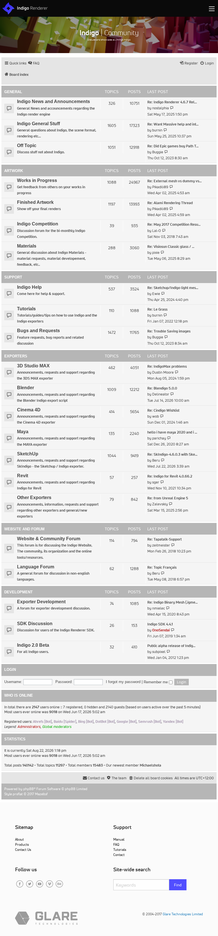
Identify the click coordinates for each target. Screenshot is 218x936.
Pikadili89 (160, 187)
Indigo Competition (37, 223)
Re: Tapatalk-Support (164, 539)
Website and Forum (24, 529)
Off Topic (26, 145)
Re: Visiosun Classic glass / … (170, 246)
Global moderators (57, 726)
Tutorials (26, 308)
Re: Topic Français (162, 567)
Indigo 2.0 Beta (33, 645)
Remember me (156, 682)
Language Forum (35, 566)
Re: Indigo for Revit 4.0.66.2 (169, 476)
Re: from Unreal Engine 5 (167, 498)
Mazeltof (41, 793)
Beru (156, 460)
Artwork (13, 171)
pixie (156, 252)
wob (155, 416)
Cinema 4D (29, 409)
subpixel (158, 651)
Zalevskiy (160, 504)
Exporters (15, 356)
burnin (157, 130)
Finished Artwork (35, 202)
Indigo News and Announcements (53, 101)
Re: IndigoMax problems (167, 366)
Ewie (156, 293)
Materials (26, 246)
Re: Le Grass (157, 309)
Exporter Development (41, 601)
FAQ (116, 844)
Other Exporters (34, 497)
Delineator (160, 394)
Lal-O (156, 230)
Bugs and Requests (38, 330)
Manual (118, 839)
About (19, 839)
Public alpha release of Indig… (171, 645)
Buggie (157, 152)
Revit (22, 475)
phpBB (28, 788)
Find (178, 884)
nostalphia (160, 108)
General (13, 92)
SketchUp (27, 453)
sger (155, 482)
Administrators (29, 726)
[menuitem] (33, 63)
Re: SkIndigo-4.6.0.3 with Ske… (172, 454)
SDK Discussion (35, 623)
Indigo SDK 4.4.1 (160, 624)
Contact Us (23, 849)
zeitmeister (161, 545)
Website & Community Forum (48, 538)
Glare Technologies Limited (183, 914)
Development (18, 592)
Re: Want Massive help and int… (173, 124)
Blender (25, 387)
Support (13, 277)
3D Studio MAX (33, 365)
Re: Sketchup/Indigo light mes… (172, 287)
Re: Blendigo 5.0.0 (162, 388)
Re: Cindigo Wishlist (163, 410)
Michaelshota (150, 765)
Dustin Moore (163, 372)
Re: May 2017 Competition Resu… (174, 224)
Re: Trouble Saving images (168, 331)
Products (22, 844)
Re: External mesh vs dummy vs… (174, 181)
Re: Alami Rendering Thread (170, 202)
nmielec (158, 608)
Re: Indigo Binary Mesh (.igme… (172, 602)
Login (10, 670)
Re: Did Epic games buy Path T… (173, 146)
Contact (119, 854)
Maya (22, 431)
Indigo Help (29, 287)
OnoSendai (161, 630)
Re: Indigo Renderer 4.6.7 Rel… (172, 102)
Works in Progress (37, 180)
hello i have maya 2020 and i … (172, 432)
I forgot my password (123, 682)
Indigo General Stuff (38, 123)
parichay (159, 438)
